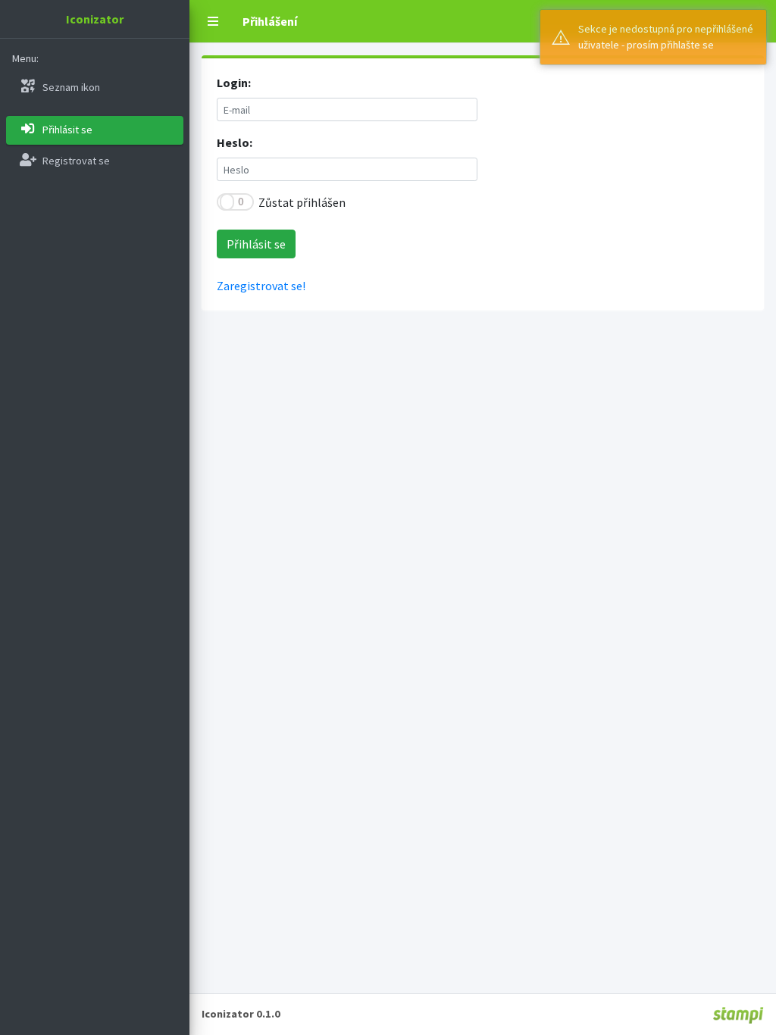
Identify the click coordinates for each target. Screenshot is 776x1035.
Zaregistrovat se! (261, 285)
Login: (234, 82)
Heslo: (234, 142)
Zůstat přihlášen (302, 202)
